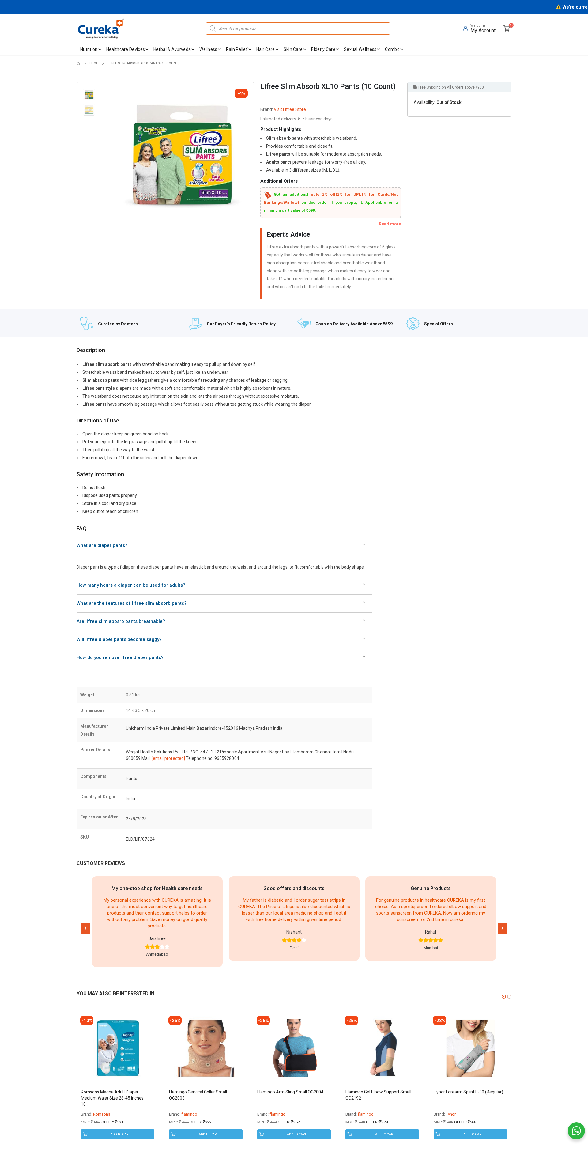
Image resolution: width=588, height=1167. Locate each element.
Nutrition (89, 49)
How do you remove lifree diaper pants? (120, 657)
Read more (390, 224)
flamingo (189, 1114)
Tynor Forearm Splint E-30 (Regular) (468, 1091)
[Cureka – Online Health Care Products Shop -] (101, 28)
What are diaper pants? (102, 545)
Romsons (101, 1114)
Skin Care (293, 49)
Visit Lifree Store (290, 109)
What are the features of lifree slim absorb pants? (132, 603)
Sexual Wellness (360, 49)
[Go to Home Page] (79, 63)
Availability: (424, 102)
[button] (85, 928)
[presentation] (118, 153)
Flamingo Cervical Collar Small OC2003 (198, 1095)
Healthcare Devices (125, 49)
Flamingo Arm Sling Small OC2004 (290, 1091)
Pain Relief (237, 49)
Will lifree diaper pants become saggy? (119, 639)
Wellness (208, 49)
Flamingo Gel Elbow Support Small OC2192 (378, 1095)
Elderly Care (323, 49)
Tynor (451, 1114)
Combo (392, 49)
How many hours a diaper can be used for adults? (131, 585)
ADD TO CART (120, 1134)
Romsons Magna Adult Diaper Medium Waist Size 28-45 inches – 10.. (114, 1098)
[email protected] (168, 758)
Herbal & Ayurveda (172, 49)
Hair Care (265, 49)
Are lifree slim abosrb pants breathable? (121, 621)
